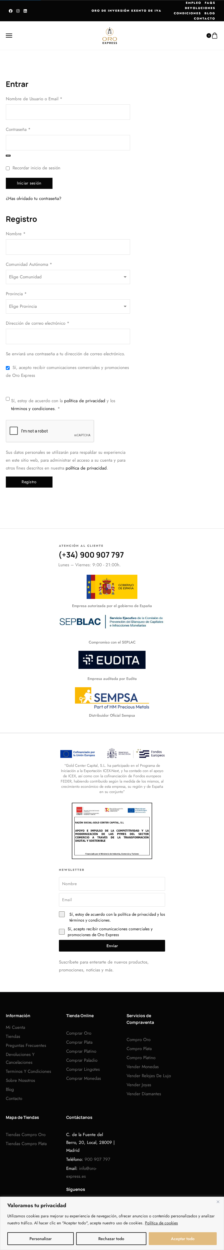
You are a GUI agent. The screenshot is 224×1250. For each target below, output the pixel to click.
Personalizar (40, 1239)
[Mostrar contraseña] (8, 156)
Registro (29, 482)
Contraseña (28, 129)
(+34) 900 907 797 (91, 554)
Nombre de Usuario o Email (44, 98)
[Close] (217, 1201)
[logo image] (109, 35)
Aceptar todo (183, 1239)
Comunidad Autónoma (29, 264)
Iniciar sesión (29, 183)
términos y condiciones (33, 408)
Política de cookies (161, 1223)
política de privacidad (84, 401)
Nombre (16, 234)
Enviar (112, 946)
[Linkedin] (25, 11)
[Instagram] (18, 11)
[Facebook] (11, 11)
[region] (112, 1223)
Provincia (16, 294)
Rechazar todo (111, 1239)
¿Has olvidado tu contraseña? (33, 198)
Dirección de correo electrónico (47, 322)
